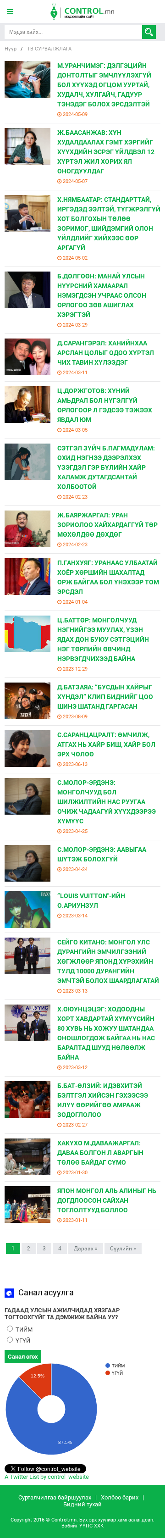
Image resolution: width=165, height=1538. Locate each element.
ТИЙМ (23, 1329)
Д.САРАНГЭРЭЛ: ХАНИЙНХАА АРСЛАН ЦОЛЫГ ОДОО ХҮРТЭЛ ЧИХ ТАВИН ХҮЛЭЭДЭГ (105, 352)
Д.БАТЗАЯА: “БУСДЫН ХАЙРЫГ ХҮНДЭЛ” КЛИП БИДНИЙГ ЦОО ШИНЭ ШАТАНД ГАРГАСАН (105, 696)
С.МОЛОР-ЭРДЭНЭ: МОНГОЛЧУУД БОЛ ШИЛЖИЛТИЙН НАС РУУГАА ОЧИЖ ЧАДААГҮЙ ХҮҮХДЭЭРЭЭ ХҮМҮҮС (106, 802)
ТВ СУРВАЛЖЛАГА (49, 49)
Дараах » (86, 1248)
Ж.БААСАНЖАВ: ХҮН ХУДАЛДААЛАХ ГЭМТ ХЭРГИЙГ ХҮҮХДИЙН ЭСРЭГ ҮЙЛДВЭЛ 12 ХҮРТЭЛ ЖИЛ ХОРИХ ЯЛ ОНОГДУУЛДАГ (105, 152)
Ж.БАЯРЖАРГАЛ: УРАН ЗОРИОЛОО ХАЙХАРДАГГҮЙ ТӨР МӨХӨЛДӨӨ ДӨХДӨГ (107, 524)
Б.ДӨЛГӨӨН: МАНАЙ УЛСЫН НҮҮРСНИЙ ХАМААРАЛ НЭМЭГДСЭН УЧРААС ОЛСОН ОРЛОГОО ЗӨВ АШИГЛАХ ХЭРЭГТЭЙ (101, 295)
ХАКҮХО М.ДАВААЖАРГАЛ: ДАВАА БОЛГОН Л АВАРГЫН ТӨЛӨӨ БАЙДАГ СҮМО (100, 1152)
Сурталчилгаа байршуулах (54, 1497)
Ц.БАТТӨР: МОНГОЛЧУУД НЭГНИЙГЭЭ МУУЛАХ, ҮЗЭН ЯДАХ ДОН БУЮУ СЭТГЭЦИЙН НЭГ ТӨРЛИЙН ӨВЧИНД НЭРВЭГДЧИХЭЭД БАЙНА (103, 639)
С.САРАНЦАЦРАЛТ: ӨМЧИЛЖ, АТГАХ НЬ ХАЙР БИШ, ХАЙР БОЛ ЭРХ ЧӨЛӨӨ (106, 744)
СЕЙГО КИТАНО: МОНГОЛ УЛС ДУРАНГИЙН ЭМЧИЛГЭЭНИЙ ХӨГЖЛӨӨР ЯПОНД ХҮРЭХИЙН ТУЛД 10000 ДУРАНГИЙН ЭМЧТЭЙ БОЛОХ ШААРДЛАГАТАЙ (108, 961)
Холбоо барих (119, 1497)
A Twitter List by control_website (47, 1476)
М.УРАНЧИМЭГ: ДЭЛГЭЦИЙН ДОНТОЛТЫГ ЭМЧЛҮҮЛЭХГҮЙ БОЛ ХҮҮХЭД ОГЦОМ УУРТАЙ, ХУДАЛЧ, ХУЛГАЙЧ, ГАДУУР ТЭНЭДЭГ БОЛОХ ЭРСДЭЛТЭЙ (104, 85)
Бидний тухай (82, 1504)
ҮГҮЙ (22, 1340)
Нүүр (10, 49)
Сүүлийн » (123, 1248)
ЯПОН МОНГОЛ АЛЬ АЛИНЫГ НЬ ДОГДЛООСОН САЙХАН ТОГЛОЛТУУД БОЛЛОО (106, 1200)
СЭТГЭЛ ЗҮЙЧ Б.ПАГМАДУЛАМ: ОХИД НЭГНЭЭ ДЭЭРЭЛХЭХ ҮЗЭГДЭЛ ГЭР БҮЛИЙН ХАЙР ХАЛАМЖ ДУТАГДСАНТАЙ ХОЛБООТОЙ (106, 467)
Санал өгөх (23, 1356)
